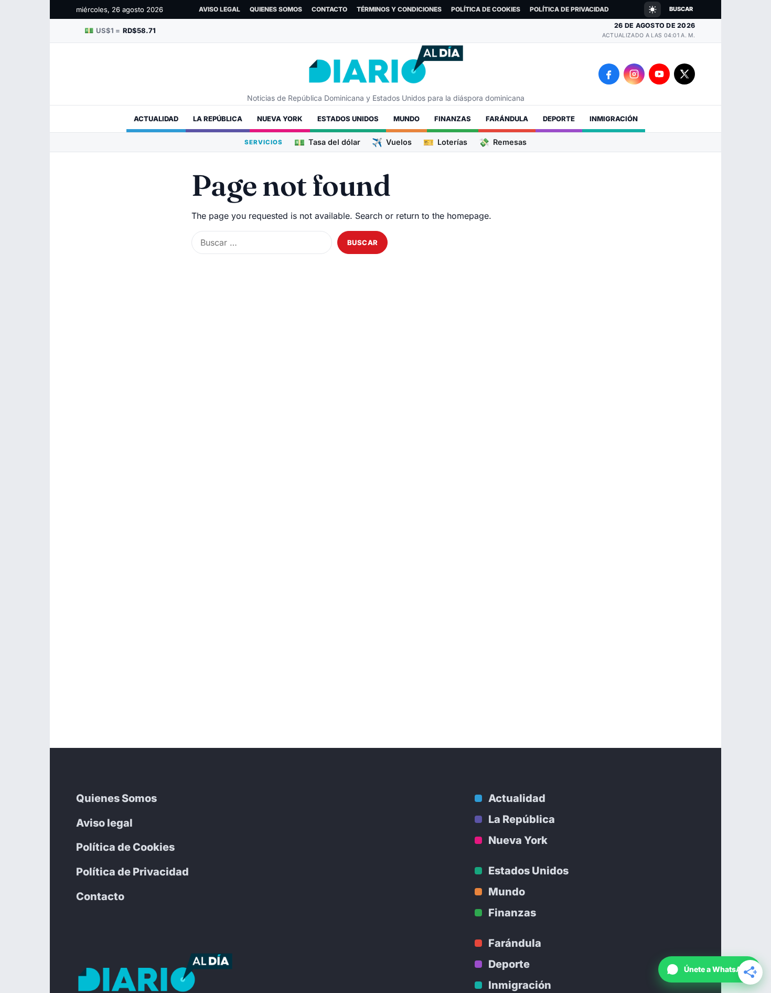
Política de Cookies (485, 9)
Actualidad (156, 118)
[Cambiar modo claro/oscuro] (652, 9)
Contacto (329, 9)
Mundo (406, 118)
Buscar (681, 9)
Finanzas (452, 118)
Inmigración (614, 118)
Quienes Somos (276, 9)
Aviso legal (219, 9)
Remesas (503, 142)
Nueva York (280, 118)
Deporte (559, 118)
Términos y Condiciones (399, 9)
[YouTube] (659, 74)
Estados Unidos (348, 118)
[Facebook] (608, 74)
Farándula (507, 118)
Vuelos (392, 142)
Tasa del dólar (327, 142)
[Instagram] (634, 74)
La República (217, 118)
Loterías (445, 142)
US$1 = (120, 30)
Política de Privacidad (569, 9)
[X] (684, 74)
